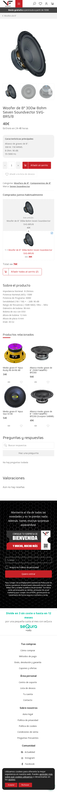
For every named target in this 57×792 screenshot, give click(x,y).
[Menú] (18, 3)
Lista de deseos (28, 688)
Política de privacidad (28, 720)
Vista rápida (9, 382)
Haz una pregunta (28, 453)
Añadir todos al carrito (24, 271)
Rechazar (25, 785)
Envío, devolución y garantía (27, 662)
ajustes (11, 779)
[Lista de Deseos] (40, 3)
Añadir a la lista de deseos (22, 174)
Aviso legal (28, 714)
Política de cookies (28, 726)
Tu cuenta (28, 694)
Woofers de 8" (10, 16)
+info (28, 630)
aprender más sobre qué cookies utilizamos (29, 775)
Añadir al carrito (39, 165)
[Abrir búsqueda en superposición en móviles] (34, 3)
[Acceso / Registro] (46, 3)
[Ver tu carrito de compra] (51, 3)
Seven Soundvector (20, 186)
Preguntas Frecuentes (27, 738)
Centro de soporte (28, 682)
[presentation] (6, 92)
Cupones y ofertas (28, 668)
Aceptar (11, 785)
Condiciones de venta (27, 731)
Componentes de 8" (40, 183)
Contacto (27, 700)
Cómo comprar (27, 650)
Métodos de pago (28, 656)
